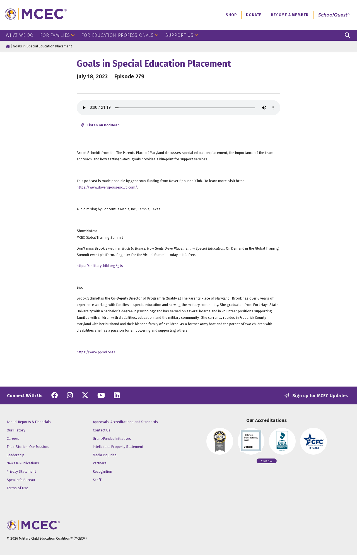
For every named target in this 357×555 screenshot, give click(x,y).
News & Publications (23, 463)
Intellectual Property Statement (118, 447)
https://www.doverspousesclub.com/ (107, 187)
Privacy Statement (21, 471)
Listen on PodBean (103, 125)
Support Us (179, 35)
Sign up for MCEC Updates (319, 395)
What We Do (19, 35)
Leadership (15, 455)
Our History (16, 430)
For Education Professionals (117, 35)
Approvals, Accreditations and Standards (125, 422)
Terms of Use (17, 488)
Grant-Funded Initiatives (112, 438)
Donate (254, 15)
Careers (13, 438)
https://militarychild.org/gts (100, 266)
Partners (100, 463)
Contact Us (101, 430)
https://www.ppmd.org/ (96, 352)
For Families (55, 35)
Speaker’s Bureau (21, 480)
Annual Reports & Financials (29, 422)
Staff (97, 480)
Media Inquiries (105, 455)
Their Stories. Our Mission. (28, 447)
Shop (231, 15)
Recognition (102, 471)
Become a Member (290, 15)
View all (266, 460)
